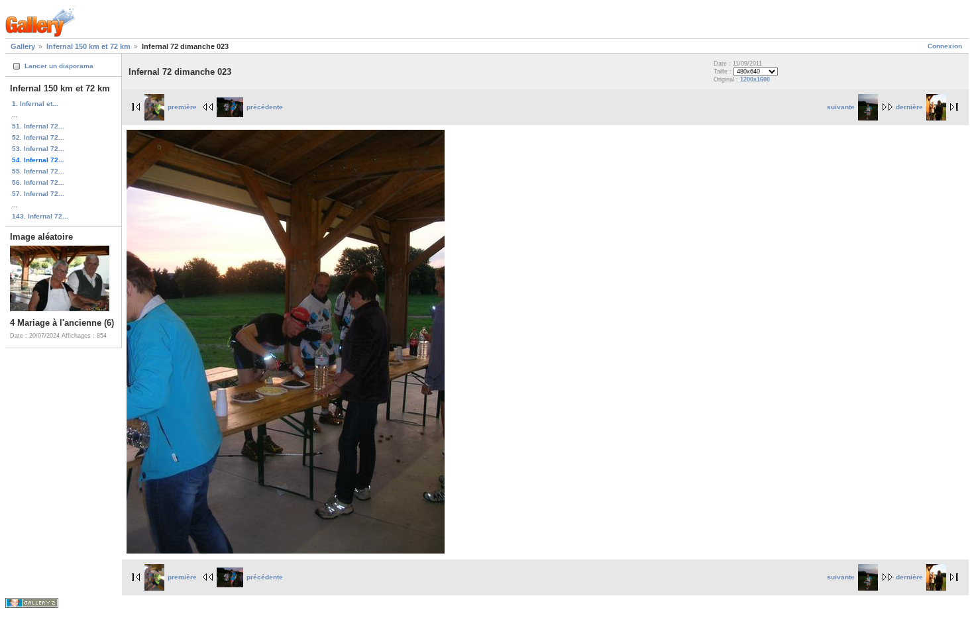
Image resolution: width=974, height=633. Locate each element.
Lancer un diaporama (59, 66)
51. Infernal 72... (38, 126)
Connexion (945, 46)
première (182, 107)
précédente (264, 107)
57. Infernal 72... (38, 193)
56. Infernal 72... (38, 182)
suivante (841, 107)
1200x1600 (755, 79)
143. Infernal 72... (40, 216)
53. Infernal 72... (38, 148)
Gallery (23, 46)
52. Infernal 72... (38, 137)
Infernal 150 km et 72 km (88, 46)
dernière (909, 107)
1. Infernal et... (35, 103)
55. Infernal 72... (38, 171)
